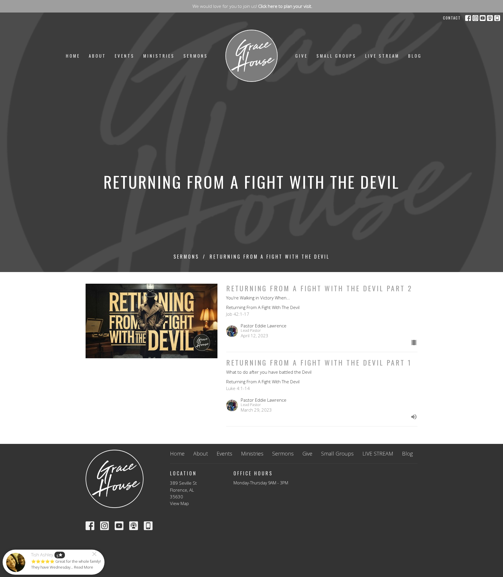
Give (301, 55)
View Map (179, 503)
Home (73, 55)
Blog (415, 55)
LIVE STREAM (382, 55)
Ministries (159, 55)
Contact (452, 18)
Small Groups (336, 55)
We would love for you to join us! (252, 6)
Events (124, 55)
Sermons (195, 55)
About (97, 55)
